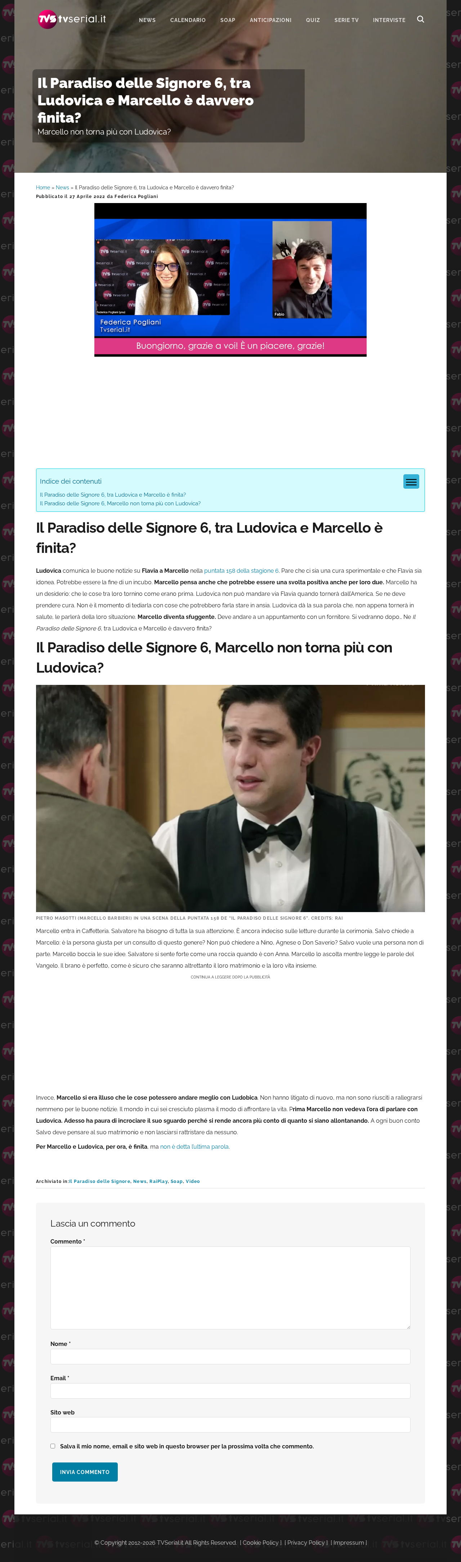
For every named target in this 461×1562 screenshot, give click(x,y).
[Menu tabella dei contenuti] (411, 481)
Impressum (349, 1542)
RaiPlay (158, 1181)
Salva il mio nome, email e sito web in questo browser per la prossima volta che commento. (187, 1446)
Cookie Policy (261, 1542)
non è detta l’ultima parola (194, 1146)
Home (43, 187)
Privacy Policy (306, 1542)
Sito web (62, 1412)
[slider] (230, 351)
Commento (67, 1241)
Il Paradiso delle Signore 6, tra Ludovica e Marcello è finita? (113, 495)
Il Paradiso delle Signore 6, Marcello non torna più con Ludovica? (120, 503)
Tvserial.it (72, 19)
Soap (177, 1181)
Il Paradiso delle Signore (99, 1181)
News (62, 187)
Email (60, 1378)
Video (193, 1181)
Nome (60, 1344)
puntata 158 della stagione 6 (241, 570)
